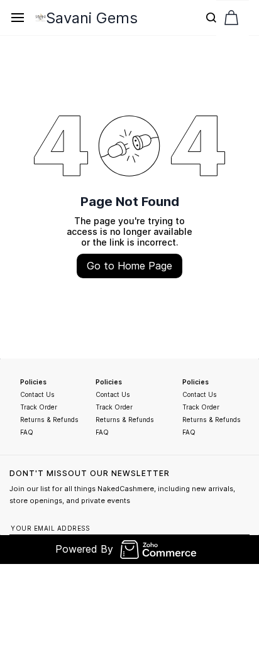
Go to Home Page (129, 265)
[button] (231, 17)
